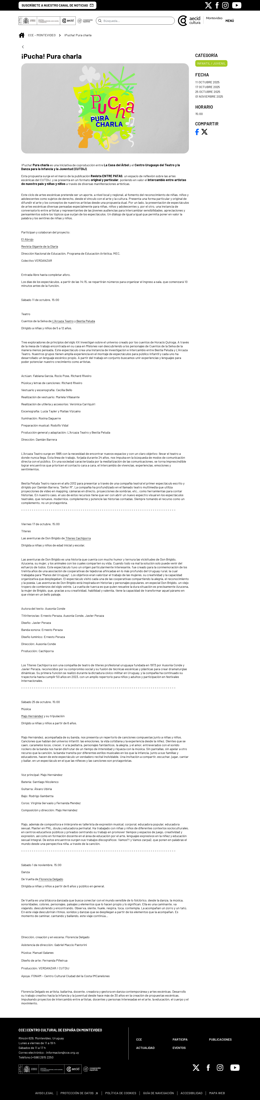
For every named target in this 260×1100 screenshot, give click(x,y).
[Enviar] (100, 21)
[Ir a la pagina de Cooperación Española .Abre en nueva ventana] (85, 20)
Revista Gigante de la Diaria (39, 246)
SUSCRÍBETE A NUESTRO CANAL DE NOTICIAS (55, 5)
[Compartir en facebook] (197, 131)
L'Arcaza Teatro (63, 321)
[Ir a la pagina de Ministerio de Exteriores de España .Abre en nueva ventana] (39, 20)
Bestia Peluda (85, 321)
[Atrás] (22, 47)
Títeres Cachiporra (78, 538)
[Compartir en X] (204, 131)
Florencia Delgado (50, 879)
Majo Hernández (32, 716)
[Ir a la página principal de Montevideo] (200, 20)
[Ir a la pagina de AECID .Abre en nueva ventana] (68, 20)
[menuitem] (151, 1039)
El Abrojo (27, 239)
